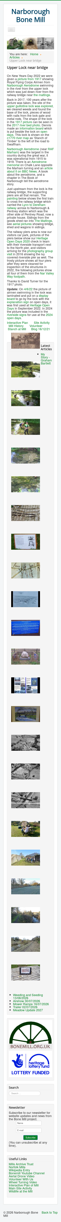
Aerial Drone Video (21, 1175)
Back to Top (50, 1212)
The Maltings (43, 220)
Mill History (16, 325)
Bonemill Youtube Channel (27, 1172)
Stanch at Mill (17, 329)
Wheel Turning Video (23, 1182)
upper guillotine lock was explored (30, 106)
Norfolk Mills (17, 1166)
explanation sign (18, 302)
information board (31, 128)
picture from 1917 (29, 79)
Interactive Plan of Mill (24, 1185)
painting (12, 198)
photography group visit (30, 252)
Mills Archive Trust (21, 1163)
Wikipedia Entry (19, 1169)
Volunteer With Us (21, 1179)
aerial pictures (22, 224)
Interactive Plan (17, 322)
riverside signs (16, 314)
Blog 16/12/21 (40, 329)
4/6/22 (28, 289)
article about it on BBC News (30, 169)
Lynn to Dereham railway (26, 206)
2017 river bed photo (26, 125)
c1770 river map (18, 138)
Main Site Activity (20, 1188)
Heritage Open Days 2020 (27, 239)
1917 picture (23, 122)
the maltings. (42, 95)
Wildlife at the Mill (21, 1191)
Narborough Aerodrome (23, 85)
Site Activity (42, 322)
